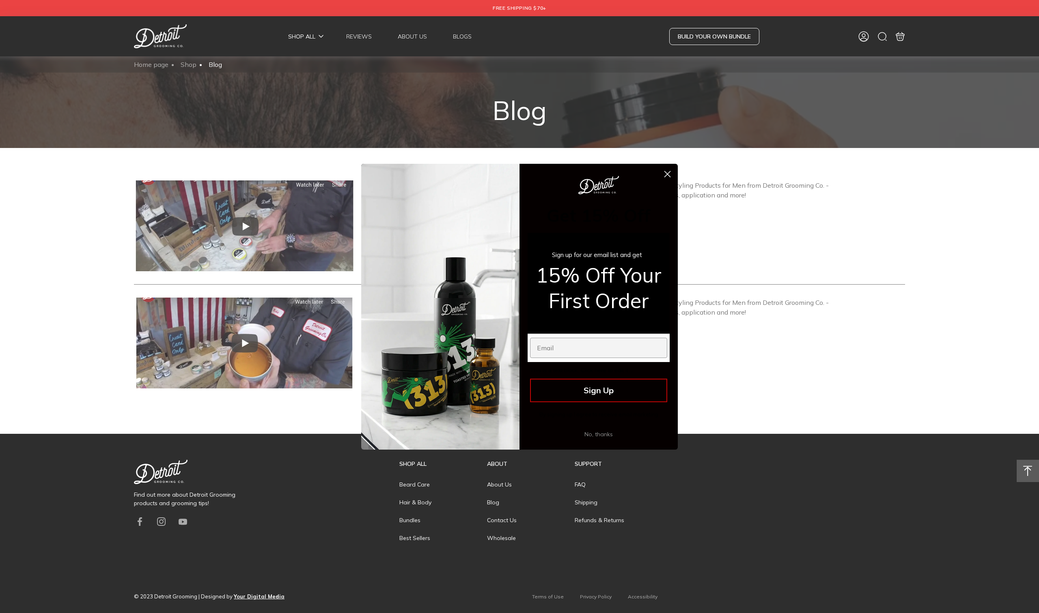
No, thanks (598, 434)
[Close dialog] (667, 174)
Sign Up (599, 390)
